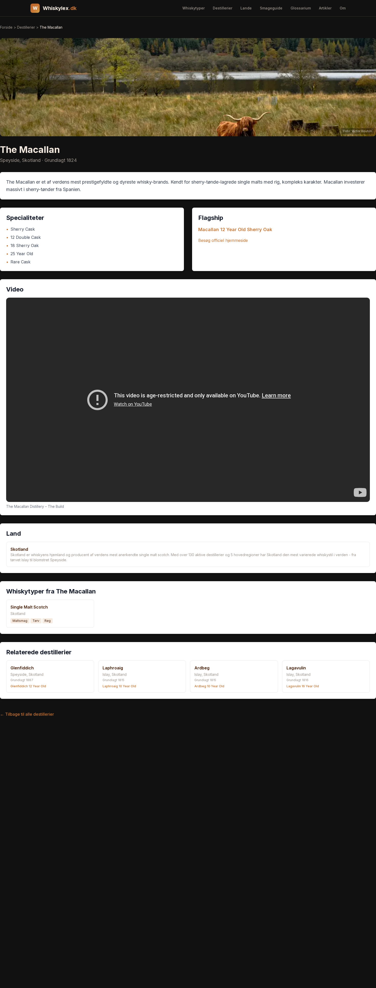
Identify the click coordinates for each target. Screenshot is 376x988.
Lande (246, 8)
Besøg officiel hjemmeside (223, 240)
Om (343, 8)
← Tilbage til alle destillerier (27, 714)
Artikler (325, 8)
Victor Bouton (362, 131)
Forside (6, 27)
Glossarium (301, 8)
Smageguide (271, 8)
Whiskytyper (193, 8)
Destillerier (222, 8)
